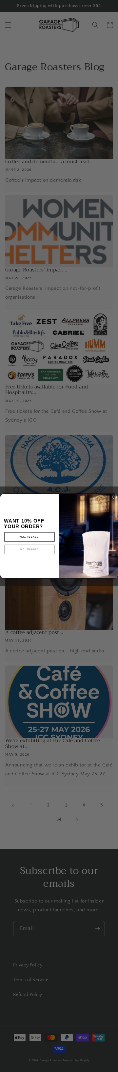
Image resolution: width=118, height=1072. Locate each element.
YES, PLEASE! (29, 537)
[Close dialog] (114, 497)
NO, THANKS (29, 549)
